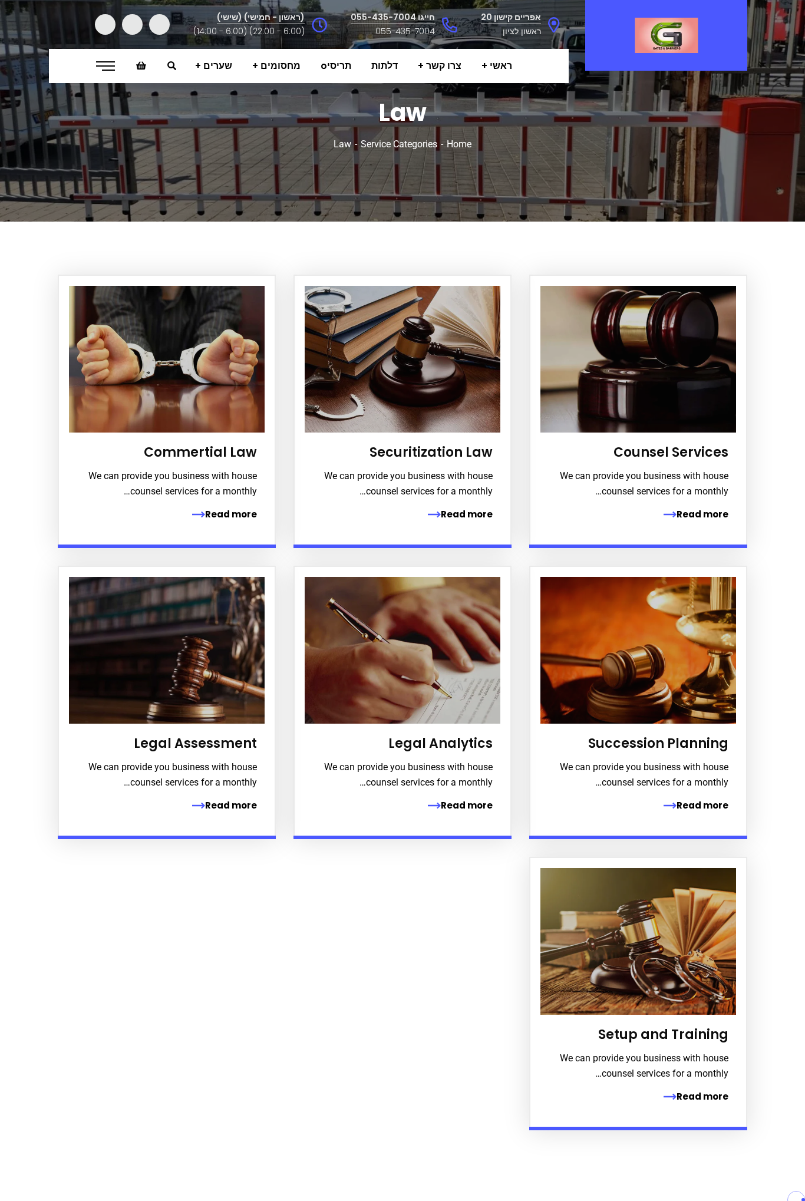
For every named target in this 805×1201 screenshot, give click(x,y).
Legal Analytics (440, 743)
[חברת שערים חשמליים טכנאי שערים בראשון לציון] (666, 35)
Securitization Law (431, 452)
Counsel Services (670, 452)
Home (459, 144)
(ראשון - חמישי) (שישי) (261, 17)
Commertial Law (200, 452)
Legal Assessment (195, 743)
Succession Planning (658, 743)
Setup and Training (663, 1034)
